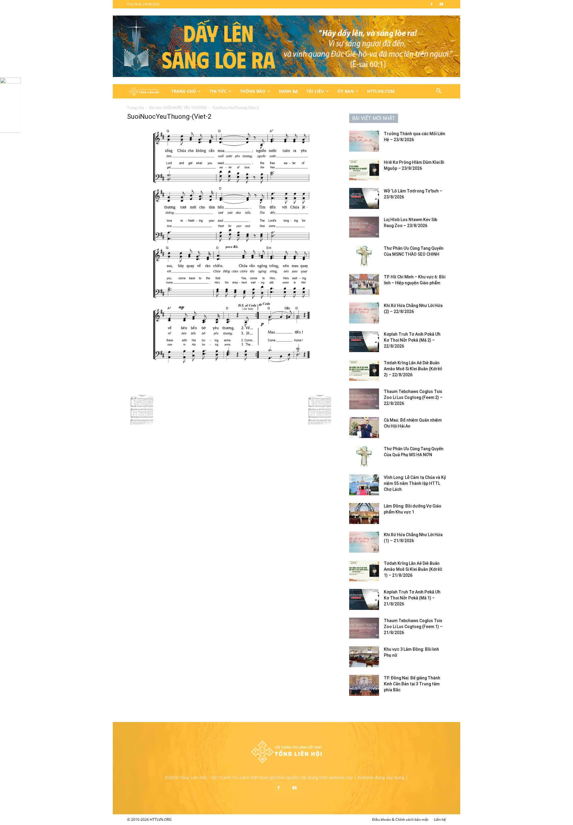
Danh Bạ (288, 91)
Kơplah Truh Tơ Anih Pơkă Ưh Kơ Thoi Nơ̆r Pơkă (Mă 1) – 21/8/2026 (412, 598)
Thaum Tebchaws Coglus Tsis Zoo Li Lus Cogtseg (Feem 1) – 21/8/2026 (413, 626)
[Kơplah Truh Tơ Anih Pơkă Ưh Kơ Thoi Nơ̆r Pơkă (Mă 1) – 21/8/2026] (364, 599)
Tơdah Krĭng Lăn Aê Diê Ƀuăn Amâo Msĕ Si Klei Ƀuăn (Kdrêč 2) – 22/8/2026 (413, 368)
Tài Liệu (315, 91)
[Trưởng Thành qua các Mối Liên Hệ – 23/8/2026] (364, 141)
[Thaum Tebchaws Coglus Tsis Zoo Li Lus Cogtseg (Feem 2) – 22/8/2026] (364, 398)
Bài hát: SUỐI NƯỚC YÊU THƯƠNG (178, 107)
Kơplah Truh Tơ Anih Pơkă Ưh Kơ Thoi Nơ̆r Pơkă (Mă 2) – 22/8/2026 (412, 340)
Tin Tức (218, 91)
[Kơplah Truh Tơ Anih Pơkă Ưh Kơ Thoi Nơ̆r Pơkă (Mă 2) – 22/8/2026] (364, 341)
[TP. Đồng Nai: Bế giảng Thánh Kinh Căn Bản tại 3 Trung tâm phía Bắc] (364, 685)
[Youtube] (441, 4)
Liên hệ (440, 819)
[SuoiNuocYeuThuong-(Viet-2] (231, 388)
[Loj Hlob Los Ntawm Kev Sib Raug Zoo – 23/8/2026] (364, 227)
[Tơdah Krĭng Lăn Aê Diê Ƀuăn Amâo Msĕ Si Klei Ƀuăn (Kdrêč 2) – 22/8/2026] (364, 370)
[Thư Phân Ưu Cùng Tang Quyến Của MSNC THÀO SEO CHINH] (364, 255)
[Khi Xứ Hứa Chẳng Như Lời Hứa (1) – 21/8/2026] (364, 542)
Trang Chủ (183, 91)
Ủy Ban (346, 91)
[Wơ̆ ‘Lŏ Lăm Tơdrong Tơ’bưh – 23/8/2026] (364, 198)
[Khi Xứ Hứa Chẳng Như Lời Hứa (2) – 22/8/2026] (364, 313)
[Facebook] (431, 4)
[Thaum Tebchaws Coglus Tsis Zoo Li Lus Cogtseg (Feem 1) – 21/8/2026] (364, 628)
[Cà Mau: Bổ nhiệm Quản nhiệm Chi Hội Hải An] (364, 427)
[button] (439, 92)
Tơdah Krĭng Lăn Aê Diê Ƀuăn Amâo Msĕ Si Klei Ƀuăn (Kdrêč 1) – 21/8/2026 (413, 569)
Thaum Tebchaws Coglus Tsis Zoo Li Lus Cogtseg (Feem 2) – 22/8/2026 (413, 397)
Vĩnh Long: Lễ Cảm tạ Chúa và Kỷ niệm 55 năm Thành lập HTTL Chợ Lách (415, 483)
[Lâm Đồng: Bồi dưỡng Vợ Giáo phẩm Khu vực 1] (364, 513)
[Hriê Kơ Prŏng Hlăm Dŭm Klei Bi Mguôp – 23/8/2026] (364, 169)
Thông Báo (252, 91)
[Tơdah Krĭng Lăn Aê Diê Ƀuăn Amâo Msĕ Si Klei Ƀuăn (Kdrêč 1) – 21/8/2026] (364, 570)
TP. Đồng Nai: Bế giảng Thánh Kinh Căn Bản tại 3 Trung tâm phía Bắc (412, 684)
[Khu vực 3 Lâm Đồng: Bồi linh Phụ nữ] (364, 656)
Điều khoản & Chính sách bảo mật (400, 819)
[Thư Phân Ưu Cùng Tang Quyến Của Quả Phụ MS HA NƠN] (364, 456)
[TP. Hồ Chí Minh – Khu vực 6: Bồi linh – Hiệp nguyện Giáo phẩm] (364, 284)
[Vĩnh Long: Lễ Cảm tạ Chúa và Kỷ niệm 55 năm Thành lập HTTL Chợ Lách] (364, 484)
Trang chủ (135, 107)
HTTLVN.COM (381, 91)
